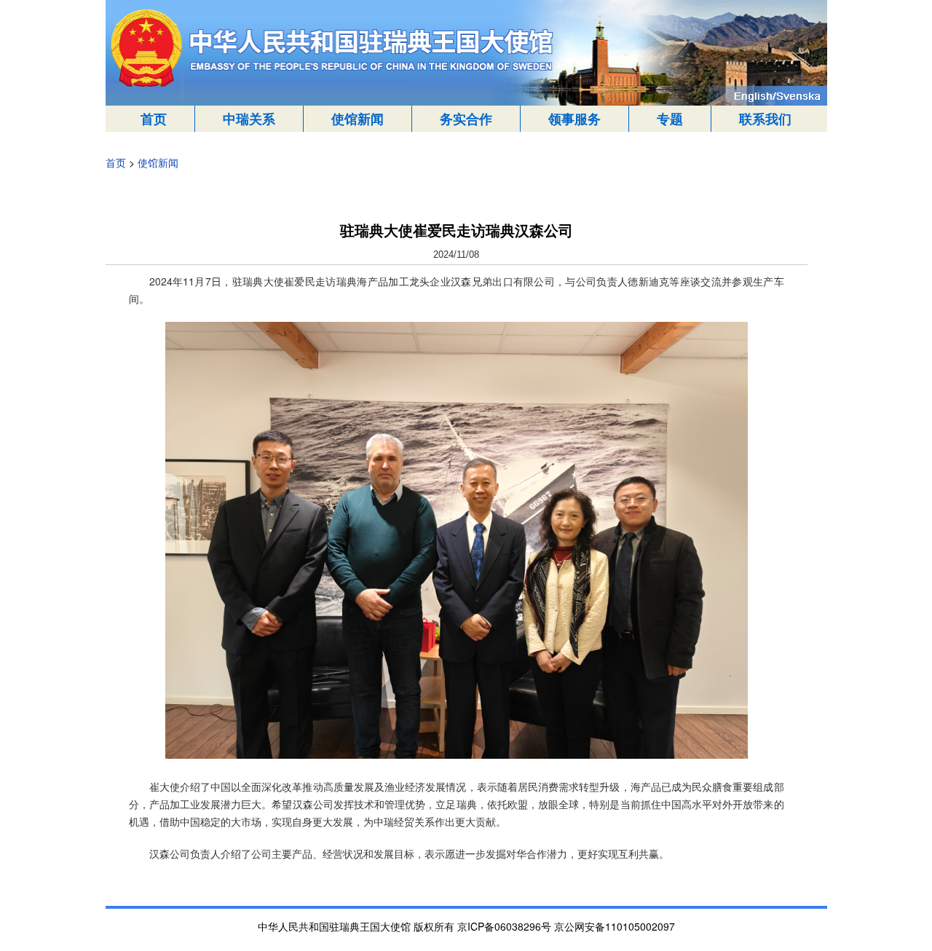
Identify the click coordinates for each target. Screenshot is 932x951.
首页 (154, 118)
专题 (670, 118)
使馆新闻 (357, 118)
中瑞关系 (249, 118)
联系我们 (765, 118)
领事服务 (574, 118)
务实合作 (466, 118)
